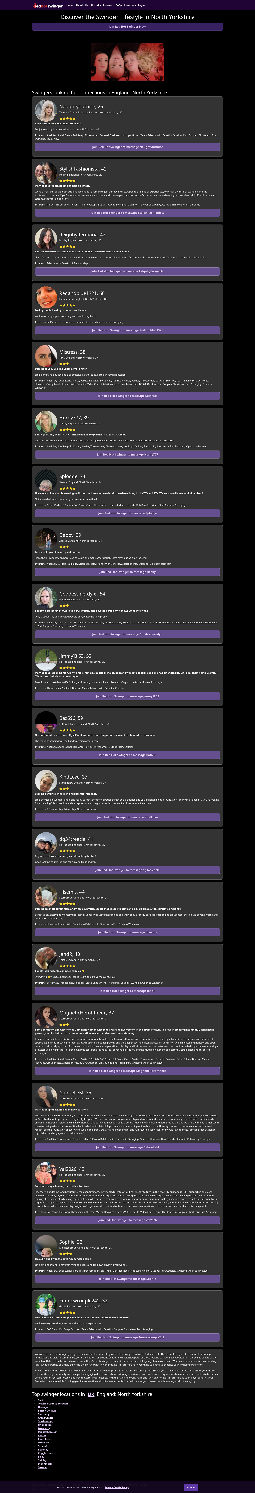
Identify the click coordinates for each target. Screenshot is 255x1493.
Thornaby (43, 1414)
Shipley (42, 1460)
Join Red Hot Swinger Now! (127, 26)
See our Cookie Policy (117, 1487)
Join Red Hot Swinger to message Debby (127, 572)
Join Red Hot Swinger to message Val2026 (127, 1220)
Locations (130, 5)
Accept (191, 1487)
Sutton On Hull (47, 1410)
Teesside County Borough (53, 1403)
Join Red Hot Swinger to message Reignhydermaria (127, 271)
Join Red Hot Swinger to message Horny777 (127, 454)
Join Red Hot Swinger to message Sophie (127, 1279)
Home (69, 5)
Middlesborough (47, 1432)
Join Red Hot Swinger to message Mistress (127, 396)
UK (91, 1394)
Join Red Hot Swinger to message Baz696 (127, 755)
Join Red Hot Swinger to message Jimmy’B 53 (127, 696)
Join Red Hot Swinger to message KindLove (127, 817)
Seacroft (43, 1446)
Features (108, 5)
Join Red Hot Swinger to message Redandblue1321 (127, 330)
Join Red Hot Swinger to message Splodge (127, 513)
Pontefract (44, 1439)
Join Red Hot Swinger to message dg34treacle (127, 870)
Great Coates (45, 1417)
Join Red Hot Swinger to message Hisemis (127, 932)
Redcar (42, 1435)
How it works (93, 5)
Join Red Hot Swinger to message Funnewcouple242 (127, 1337)
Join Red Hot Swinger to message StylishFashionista (127, 213)
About (79, 5)
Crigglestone (45, 1453)
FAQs (119, 5)
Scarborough (45, 1421)
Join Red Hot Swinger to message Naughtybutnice (127, 147)
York (40, 1400)
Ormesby (43, 1442)
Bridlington (45, 1424)
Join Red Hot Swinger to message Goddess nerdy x (127, 634)
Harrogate (44, 1407)
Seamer (42, 1467)
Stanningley (45, 1463)
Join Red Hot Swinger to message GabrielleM (127, 1147)
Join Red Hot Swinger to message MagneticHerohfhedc (127, 1071)
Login (141, 5)
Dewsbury (44, 1428)
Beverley (43, 1449)
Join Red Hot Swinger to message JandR (127, 991)
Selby (41, 1456)
